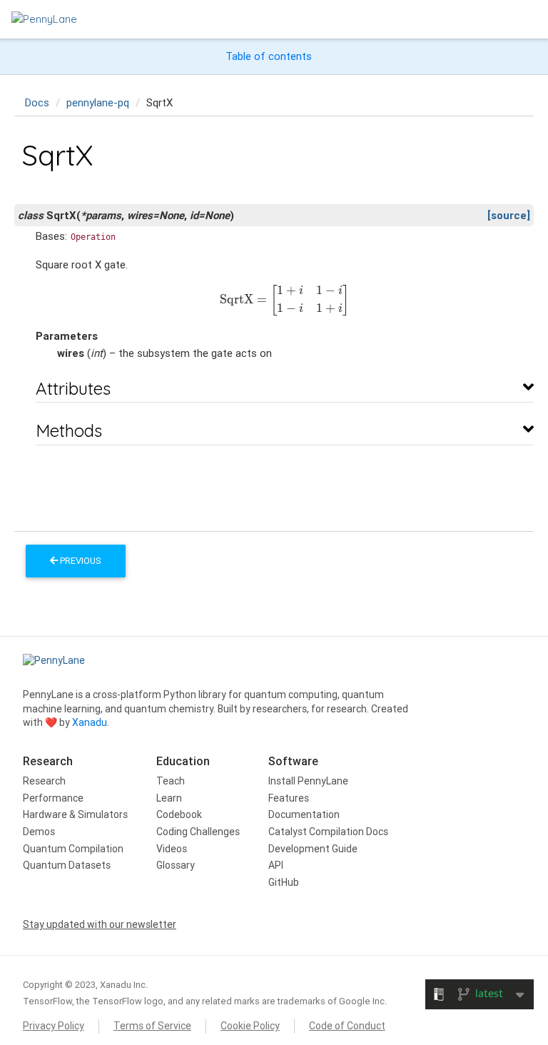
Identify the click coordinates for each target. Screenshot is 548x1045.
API (275, 865)
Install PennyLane (308, 780)
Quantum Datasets (67, 865)
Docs (37, 102)
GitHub (283, 882)
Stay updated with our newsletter (99, 924)
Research (44, 780)
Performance (53, 798)
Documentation (304, 814)
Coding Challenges (198, 831)
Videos (171, 848)
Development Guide (312, 848)
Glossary (175, 865)
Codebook (179, 814)
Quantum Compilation (73, 848)
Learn (169, 798)
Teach (170, 780)
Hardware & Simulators (75, 814)
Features (288, 798)
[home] (44, 19)
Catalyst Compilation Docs (328, 831)
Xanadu (89, 722)
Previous (79, 561)
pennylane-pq (97, 102)
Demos (39, 831)
